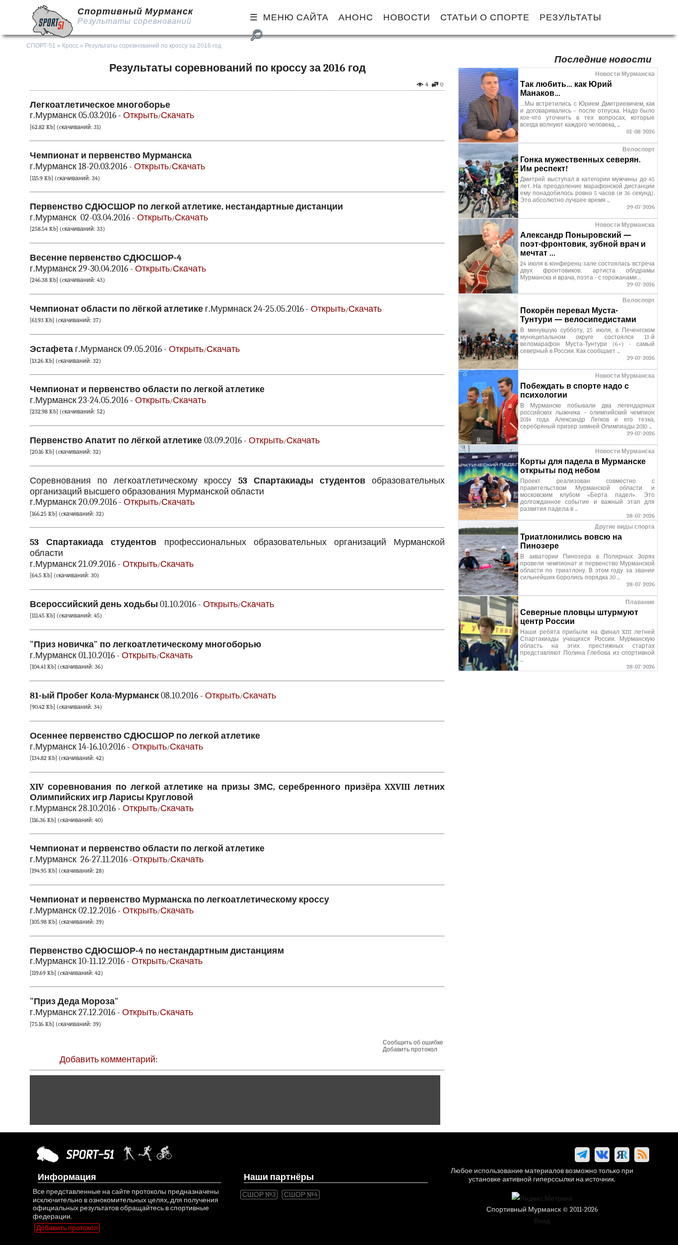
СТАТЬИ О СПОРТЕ (485, 17)
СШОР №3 (258, 1194)
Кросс (70, 45)
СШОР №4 (301, 1194)
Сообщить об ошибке (413, 1042)
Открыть (140, 115)
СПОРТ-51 (41, 45)
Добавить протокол (410, 1049)
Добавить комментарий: (109, 1059)
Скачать (177, 115)
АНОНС (356, 17)
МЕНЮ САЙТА (296, 17)
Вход (542, 1221)
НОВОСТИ (406, 17)
